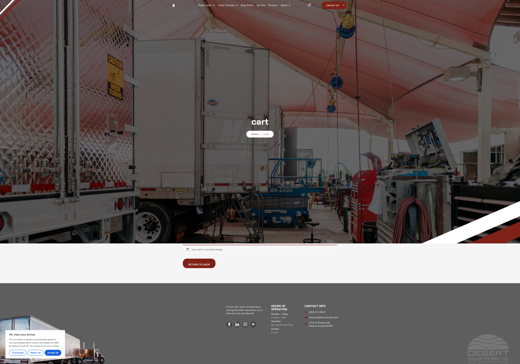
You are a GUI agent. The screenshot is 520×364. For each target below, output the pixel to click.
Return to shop (199, 264)
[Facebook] (229, 324)
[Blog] (253, 324)
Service (261, 5)
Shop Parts (247, 5)
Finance (272, 5)
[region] (35, 344)
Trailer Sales (205, 5)
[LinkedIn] (237, 324)
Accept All (53, 352)
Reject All (35, 352)
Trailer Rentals (226, 5)
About (284, 5)
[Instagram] (245, 324)
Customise (18, 352)
